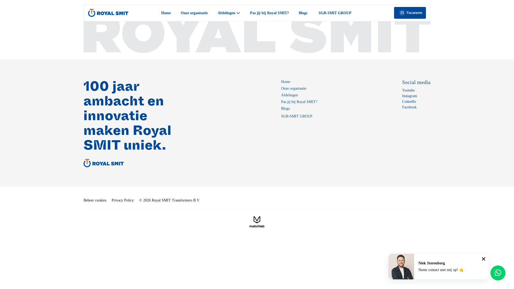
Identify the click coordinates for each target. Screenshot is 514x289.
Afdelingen (289, 95)
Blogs (303, 13)
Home (166, 13)
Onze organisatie (194, 13)
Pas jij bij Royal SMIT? (269, 13)
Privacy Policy (123, 200)
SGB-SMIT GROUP (335, 13)
